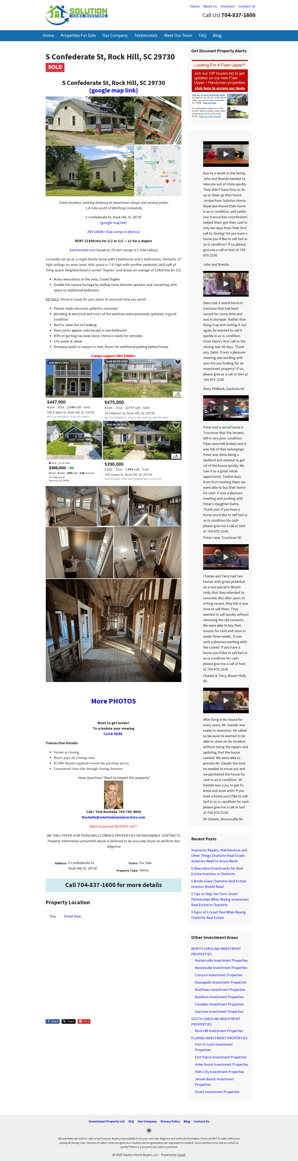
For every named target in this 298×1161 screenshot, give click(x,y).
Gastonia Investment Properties (219, 1011)
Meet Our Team (178, 35)
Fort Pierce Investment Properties (221, 1057)
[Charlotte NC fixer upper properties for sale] (220, 89)
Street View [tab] (72, 916)
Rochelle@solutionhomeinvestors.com (113, 817)
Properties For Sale (78, 35)
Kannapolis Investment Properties (221, 982)
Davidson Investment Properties (219, 997)
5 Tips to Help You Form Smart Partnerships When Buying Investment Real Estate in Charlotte (220, 899)
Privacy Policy (170, 1121)
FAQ (202, 35)
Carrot (181, 1155)
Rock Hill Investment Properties (219, 1030)
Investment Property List (107, 1121)
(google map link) (113, 90)
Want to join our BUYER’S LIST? (113, 826)
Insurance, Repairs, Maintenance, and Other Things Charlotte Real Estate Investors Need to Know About (219, 856)
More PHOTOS (113, 701)
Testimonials (146, 35)
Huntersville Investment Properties (221, 960)
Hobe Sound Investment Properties (221, 1064)
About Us (210, 6)
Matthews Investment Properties (220, 989)
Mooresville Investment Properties (221, 967)
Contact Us (246, 6)
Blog (217, 35)
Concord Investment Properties (219, 975)
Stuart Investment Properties (217, 1091)
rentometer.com (83, 250)
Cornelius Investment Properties (219, 1004)
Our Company (115, 35)
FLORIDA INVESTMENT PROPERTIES (219, 1038)
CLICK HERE (113, 734)
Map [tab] (52, 916)
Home (194, 6)
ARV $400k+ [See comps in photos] (113, 231)
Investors (228, 6)
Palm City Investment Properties (219, 1071)
